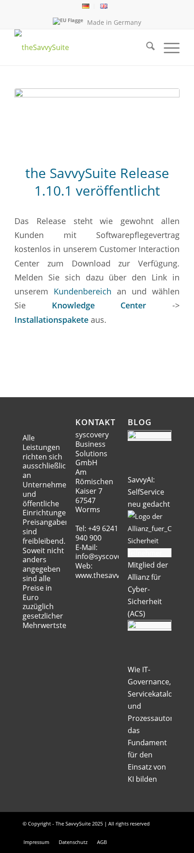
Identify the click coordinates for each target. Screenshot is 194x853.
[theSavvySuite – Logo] (80, 47)
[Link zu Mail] (137, 832)
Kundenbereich (82, 291)
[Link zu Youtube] (164, 832)
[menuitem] (86, 6)
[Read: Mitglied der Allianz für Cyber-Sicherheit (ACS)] (149, 552)
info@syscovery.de (107, 556)
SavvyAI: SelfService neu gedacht (149, 492)
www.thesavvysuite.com (116, 575)
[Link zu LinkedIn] (151, 832)
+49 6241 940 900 (96, 533)
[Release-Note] (97, 120)
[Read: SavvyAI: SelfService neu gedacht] (149, 436)
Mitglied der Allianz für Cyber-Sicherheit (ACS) (148, 589)
